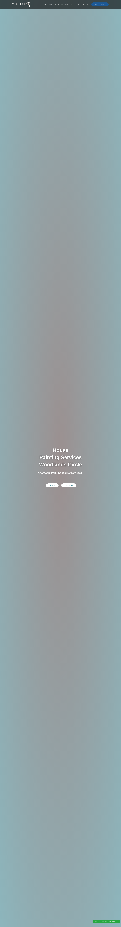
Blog (72, 4)
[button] (100, 4)
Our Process (62, 4)
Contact (86, 4)
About (79, 4)
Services (51, 4)
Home (44, 4)
